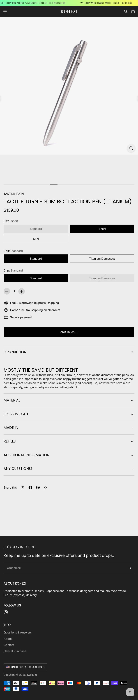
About (8, 638)
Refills (10, 441)
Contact (9, 645)
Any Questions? (18, 468)
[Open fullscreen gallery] (131, 148)
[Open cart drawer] (133, 11)
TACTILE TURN (14, 193)
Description (15, 352)
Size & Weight (16, 413)
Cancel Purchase (15, 651)
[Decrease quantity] (7, 291)
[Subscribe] (130, 568)
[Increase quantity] (21, 291)
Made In (11, 427)
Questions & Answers (18, 632)
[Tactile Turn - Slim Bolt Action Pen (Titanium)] (69, 86)
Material (12, 400)
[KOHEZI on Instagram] (6, 612)
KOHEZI (32, 674)
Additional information (26, 454)
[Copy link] (45, 487)
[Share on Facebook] (30, 487)
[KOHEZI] (69, 11)
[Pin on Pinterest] (38, 487)
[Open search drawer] (125, 11)
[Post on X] (23, 487)
